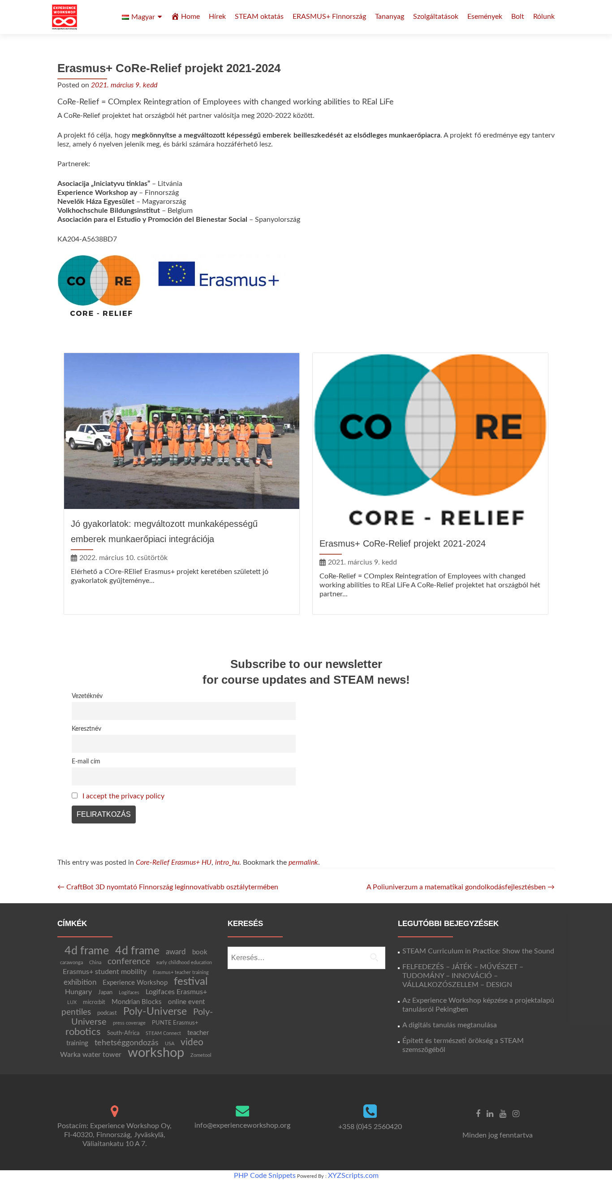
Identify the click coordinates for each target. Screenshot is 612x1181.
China (95, 962)
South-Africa (123, 1033)
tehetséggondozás (127, 1043)
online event (186, 1002)
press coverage (129, 1023)
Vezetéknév (87, 696)
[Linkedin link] (490, 1113)
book (199, 952)
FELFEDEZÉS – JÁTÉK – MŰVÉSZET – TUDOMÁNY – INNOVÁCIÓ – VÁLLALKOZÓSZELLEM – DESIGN (462, 975)
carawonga (71, 962)
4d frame (87, 951)
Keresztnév (86, 728)
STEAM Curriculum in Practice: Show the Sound (478, 951)
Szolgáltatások (435, 16)
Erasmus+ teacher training (181, 972)
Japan (105, 992)
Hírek (217, 16)
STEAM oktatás (259, 16)
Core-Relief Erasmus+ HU (173, 862)
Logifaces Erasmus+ (176, 992)
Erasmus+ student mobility (105, 971)
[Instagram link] (516, 1113)
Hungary (78, 992)
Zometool (200, 1055)
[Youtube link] (503, 1113)
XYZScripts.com (353, 1175)
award (176, 952)
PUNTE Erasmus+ (175, 1023)
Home (190, 16)
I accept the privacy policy (123, 796)
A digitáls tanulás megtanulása (449, 1025)
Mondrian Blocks (137, 1002)
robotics (83, 1032)
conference (129, 961)
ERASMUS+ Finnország (329, 16)
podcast (107, 1013)
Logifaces (129, 992)
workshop (156, 1053)
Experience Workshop (135, 982)
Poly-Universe (155, 1012)
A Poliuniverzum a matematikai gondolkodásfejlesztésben (460, 887)
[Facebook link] (478, 1113)
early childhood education (184, 962)
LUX (72, 1002)
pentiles (76, 1012)
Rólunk (544, 16)
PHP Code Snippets (265, 1175)
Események (484, 16)
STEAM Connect (163, 1033)
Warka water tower (90, 1054)
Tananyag (389, 16)
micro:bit (94, 1002)
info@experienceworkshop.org (242, 1125)
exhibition (80, 982)
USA (169, 1043)
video (192, 1042)
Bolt (517, 16)
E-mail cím (86, 761)
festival (191, 981)
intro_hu (227, 862)
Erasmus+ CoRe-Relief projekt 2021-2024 (402, 543)
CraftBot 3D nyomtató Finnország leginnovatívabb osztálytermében (167, 887)
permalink (303, 862)
